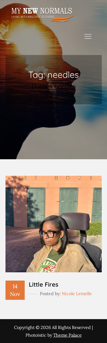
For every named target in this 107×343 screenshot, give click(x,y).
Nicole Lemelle (77, 293)
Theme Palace (67, 335)
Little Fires (43, 284)
